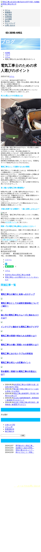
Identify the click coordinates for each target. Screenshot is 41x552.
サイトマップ (10, 23)
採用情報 (8, 17)
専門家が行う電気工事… (25, 446)
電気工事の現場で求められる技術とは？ (19, 335)
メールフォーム (8, 36)
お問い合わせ (10, 25)
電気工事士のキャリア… (25, 450)
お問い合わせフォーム (9, 239)
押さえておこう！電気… (25, 452)
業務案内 (8, 12)
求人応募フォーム (11, 222)
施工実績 (8, 14)
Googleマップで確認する (11, 532)
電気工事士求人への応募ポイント (16, 362)
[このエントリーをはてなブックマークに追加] (6, 264)
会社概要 (8, 19)
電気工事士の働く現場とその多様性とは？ (20, 344)
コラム (11, 76)
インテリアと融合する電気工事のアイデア (20, 326)
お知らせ (10, 425)
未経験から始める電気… (25, 448)
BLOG (7, 21)
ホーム (7, 10)
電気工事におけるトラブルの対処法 (17, 353)
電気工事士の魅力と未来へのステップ (18, 294)
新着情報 (9, 429)
